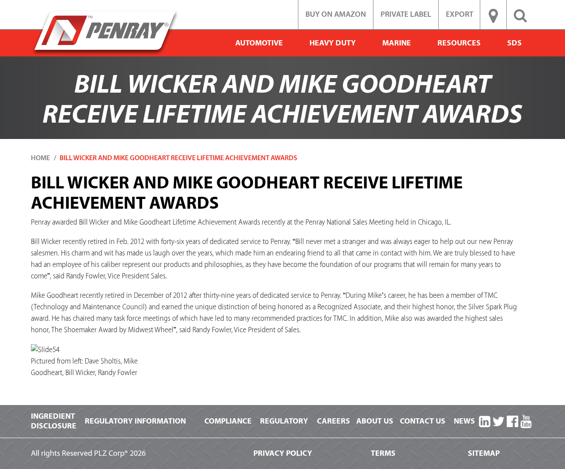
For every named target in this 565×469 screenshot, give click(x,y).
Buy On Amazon (335, 14)
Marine (396, 43)
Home (40, 158)
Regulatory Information (135, 421)
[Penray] (105, 32)
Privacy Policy (282, 453)
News (464, 421)
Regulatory (284, 421)
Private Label (405, 14)
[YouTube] (526, 422)
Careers (333, 421)
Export (459, 14)
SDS (514, 43)
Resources (459, 43)
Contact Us (422, 421)
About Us (374, 421)
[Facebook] (512, 422)
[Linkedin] (484, 422)
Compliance (228, 421)
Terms (383, 453)
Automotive (259, 43)
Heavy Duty (332, 43)
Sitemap (484, 453)
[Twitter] (498, 422)
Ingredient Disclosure (53, 421)
